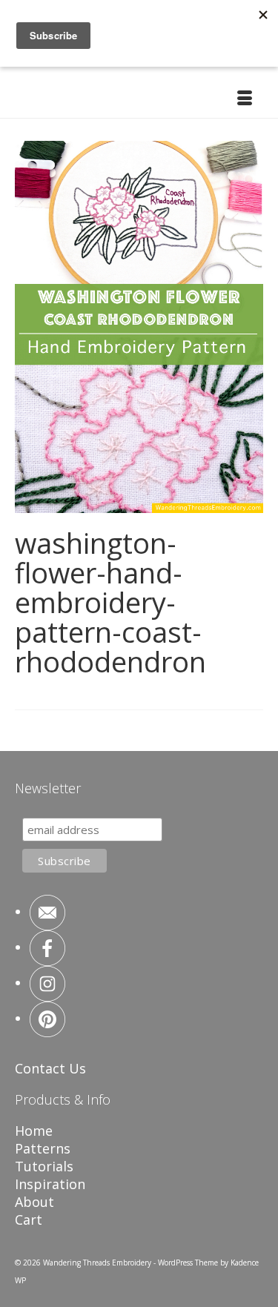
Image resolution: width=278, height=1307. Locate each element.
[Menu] (244, 99)
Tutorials (44, 1166)
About (34, 1202)
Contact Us (50, 1068)
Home (34, 1130)
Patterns (42, 1148)
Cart (28, 1219)
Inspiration (50, 1184)
